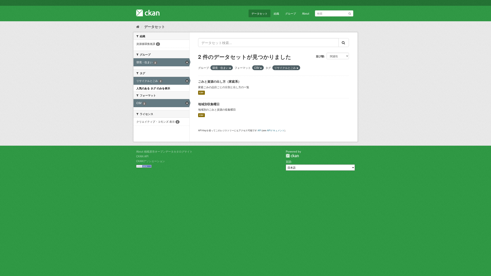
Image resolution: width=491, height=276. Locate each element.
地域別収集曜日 (209, 104)
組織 (276, 13)
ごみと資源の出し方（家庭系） (219, 81)
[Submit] (349, 13)
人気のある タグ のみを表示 (153, 88)
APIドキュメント (275, 130)
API (259, 130)
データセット (259, 13)
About (305, 13)
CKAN (292, 156)
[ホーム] (137, 26)
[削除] (230, 67)
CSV (201, 92)
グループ (290, 13)
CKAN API (142, 156)
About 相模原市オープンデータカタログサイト (164, 151)
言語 (288, 161)
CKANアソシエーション (150, 161)
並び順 (320, 56)
